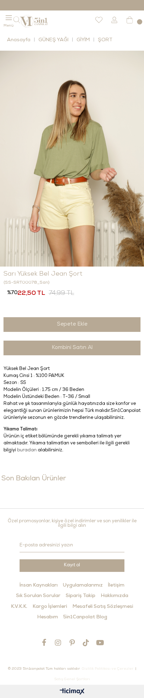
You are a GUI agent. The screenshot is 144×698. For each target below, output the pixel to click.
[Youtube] (100, 642)
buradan (27, 450)
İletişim (116, 585)
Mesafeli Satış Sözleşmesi (102, 606)
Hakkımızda (114, 596)
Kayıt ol (72, 565)
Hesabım (47, 617)
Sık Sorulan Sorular (38, 596)
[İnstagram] (58, 642)
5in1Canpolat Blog (85, 617)
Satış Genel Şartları (72, 679)
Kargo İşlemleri (50, 606)
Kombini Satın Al (72, 347)
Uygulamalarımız (83, 585)
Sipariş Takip (80, 596)
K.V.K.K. (19, 606)
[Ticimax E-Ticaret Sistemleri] (72, 692)
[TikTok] (86, 642)
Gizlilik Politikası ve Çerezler (108, 669)
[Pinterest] (72, 642)
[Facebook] (44, 642)
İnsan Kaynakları (39, 585)
